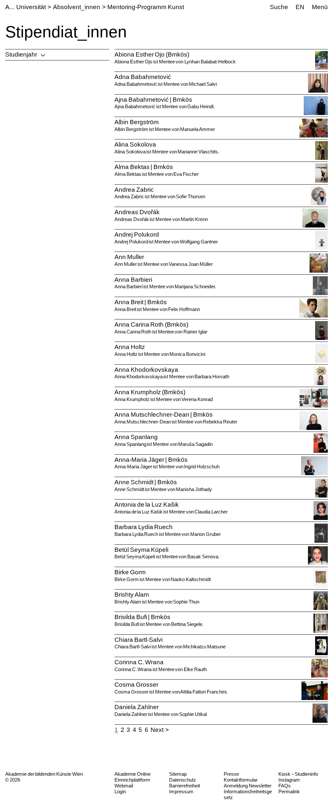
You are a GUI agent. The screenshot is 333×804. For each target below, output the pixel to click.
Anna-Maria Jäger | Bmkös (151, 459)
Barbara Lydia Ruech (143, 527)
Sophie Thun (186, 601)
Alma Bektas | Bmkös (143, 166)
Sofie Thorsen (190, 196)
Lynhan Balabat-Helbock (210, 61)
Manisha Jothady (194, 489)
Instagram (289, 780)
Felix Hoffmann (184, 309)
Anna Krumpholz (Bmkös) (149, 392)
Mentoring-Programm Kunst (145, 7)
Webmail (123, 785)
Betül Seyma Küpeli (141, 549)
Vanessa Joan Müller (190, 264)
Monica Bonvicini (187, 354)
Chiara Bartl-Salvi (138, 639)
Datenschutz (182, 780)
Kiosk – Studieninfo (298, 774)
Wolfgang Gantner (199, 241)
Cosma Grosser (136, 684)
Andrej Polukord (136, 234)
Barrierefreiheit (184, 785)
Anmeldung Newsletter (248, 785)
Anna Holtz (129, 347)
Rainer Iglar (195, 331)
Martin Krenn (194, 219)
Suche (279, 7)
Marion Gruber (205, 534)
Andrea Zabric (134, 189)
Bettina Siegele (186, 624)
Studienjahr (21, 54)
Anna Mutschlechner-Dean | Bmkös (163, 414)
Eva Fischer (186, 174)
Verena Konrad (197, 399)
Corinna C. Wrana (139, 662)
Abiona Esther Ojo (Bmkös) (151, 54)
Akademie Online (132, 774)
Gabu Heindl (200, 106)
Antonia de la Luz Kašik (146, 504)
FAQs (284, 785)
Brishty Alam (131, 594)
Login (120, 791)
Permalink (289, 791)
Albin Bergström (136, 122)
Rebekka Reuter (220, 421)
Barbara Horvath (211, 376)
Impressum (181, 791)
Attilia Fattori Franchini (203, 691)
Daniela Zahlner (136, 707)
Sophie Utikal (193, 714)
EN (300, 7)
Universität (31, 7)
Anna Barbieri (133, 279)
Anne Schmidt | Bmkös (145, 482)
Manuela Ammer (197, 129)
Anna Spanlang (136, 437)
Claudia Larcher (211, 511)
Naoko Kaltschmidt (191, 579)
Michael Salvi (203, 84)
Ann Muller (129, 256)
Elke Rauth (195, 669)
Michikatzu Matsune (204, 646)
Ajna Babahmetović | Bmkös (153, 99)
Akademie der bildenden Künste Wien (44, 774)
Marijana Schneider (195, 286)
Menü (320, 7)
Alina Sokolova (135, 144)
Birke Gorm (130, 572)
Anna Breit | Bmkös (140, 302)
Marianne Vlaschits (198, 151)
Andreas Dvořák (137, 212)
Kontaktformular (241, 780)
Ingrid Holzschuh (202, 466)
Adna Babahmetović (142, 76)
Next (157, 729)
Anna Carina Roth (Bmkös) (151, 324)
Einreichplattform (132, 780)
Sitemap (178, 774)
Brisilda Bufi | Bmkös (142, 617)
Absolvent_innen (76, 7)
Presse (231, 774)
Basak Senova (202, 556)
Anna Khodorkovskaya (146, 369)
